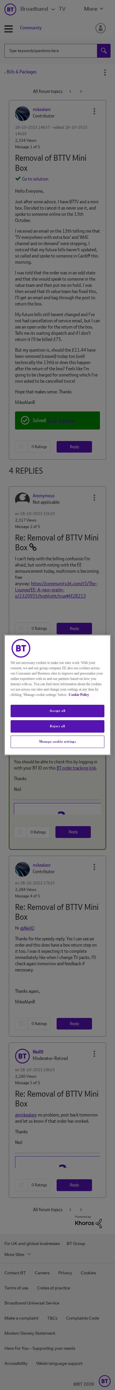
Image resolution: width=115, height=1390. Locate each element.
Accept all (57, 710)
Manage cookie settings (57, 741)
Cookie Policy (79, 695)
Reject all (57, 726)
